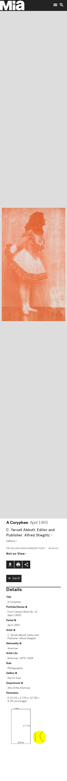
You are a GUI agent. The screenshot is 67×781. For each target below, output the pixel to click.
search (61, 4)
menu (55, 4)
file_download (10, 564)
